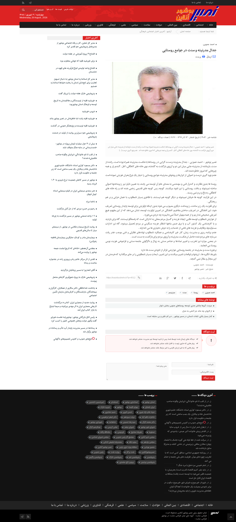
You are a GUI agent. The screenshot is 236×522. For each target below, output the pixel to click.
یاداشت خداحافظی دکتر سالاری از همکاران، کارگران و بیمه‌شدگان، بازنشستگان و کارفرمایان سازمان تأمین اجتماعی (73, 291)
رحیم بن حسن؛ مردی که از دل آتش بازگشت (76, 209)
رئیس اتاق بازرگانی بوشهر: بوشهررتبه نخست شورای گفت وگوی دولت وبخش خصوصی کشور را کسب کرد (74, 319)
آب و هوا (50, 9)
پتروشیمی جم (134, 457)
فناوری (100, 25)
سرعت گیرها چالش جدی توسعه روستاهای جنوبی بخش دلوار (186, 305)
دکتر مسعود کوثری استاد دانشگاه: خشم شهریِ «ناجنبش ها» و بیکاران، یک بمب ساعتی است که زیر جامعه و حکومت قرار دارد (74, 169)
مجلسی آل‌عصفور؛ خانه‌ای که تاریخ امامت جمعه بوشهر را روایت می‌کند (75, 250)
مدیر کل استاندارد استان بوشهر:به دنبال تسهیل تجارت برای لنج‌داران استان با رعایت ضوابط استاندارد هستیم (74, 82)
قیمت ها (58, 9)
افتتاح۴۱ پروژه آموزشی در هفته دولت (79, 54)
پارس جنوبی (98, 452)
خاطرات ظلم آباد (148, 417)
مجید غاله (132, 442)
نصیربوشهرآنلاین (148, 452)
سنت (184, 292)
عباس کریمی (112, 427)
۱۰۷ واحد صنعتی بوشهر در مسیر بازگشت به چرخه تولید (74, 218)
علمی (123, 25)
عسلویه (152, 432)
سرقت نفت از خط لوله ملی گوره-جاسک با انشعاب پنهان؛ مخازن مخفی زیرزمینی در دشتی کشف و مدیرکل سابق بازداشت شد (187, 444)
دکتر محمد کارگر (149, 422)
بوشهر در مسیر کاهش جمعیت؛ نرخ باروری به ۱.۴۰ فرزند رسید (74, 182)
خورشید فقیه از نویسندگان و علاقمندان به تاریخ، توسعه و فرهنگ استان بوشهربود (75, 102)
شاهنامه (112, 422)
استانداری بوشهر (131, 402)
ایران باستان (150, 407)
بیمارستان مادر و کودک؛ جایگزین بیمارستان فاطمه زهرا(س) (74, 239)
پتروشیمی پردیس (148, 462)
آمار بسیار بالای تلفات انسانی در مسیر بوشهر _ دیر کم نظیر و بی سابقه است (180, 316)
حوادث (159, 25)
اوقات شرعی (68, 9)
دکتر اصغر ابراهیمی (108, 417)
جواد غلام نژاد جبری (147, 412)
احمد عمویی (210, 292)
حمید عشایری (110, 412)
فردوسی (120, 432)
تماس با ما (196, 2)
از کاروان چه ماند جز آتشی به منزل (197, 311)
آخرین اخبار (160, 31)
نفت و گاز (130, 452)
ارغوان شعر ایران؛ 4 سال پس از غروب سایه (187, 427)
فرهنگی (112, 25)
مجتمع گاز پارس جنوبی (125, 437)
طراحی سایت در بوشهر (171, 515)
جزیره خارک (105, 407)
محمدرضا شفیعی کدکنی (112, 442)
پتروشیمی (151, 457)
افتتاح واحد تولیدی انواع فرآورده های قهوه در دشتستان (76, 70)
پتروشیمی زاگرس (95, 457)
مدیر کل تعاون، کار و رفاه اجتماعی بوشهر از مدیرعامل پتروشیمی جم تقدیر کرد (77, 45)
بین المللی (172, 25)
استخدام (114, 402)
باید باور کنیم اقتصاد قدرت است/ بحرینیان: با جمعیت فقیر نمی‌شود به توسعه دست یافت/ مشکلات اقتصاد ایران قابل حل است (188, 474)
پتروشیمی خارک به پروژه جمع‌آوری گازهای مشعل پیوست (75, 279)
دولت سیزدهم (129, 417)
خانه (211, 25)
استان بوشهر (150, 402)
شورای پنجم (129, 427)
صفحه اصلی (185, 31)
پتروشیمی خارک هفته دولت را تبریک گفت (76, 94)
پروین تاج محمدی (126, 462)
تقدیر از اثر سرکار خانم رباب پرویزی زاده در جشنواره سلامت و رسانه (73, 261)
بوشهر (119, 407)
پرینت (198, 56)
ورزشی (88, 25)
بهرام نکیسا (133, 407)
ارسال (209, 57)
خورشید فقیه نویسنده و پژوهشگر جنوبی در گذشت (73, 126)
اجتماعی (200, 25)
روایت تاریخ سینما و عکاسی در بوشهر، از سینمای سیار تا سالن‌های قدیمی (74, 228)
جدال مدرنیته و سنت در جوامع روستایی (189, 50)
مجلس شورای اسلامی (100, 437)
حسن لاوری (127, 412)
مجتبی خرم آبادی (148, 437)
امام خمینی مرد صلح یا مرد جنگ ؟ (191, 465)
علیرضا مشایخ (136, 432)
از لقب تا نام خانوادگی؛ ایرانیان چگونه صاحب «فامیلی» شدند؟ (76, 156)
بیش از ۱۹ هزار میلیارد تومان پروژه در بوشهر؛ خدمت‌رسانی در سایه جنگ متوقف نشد (76, 145)
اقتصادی (186, 25)
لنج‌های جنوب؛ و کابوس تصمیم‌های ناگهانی (72, 339)
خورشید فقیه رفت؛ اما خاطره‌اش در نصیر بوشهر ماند (72, 119)
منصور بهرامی (149, 447)
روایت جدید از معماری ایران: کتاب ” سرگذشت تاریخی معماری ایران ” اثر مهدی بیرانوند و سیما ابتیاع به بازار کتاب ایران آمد (73, 306)
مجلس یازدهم (149, 442)
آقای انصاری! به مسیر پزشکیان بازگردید (78, 270)
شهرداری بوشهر (96, 422)
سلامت (147, 25)
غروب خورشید (88, 111)
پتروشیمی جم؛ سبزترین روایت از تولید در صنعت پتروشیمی (74, 134)
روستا (196, 292)
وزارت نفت (115, 452)
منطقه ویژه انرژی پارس (128, 447)
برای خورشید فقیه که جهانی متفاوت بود (77, 61)
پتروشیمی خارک (115, 457)
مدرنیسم (172, 292)
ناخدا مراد (90, 202)
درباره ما (209, 2)
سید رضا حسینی (129, 422)
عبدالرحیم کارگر (94, 427)
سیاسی (134, 25)
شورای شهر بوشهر (148, 427)
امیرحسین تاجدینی (96, 402)
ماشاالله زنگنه (105, 432)
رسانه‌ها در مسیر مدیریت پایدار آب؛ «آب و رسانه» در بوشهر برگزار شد (73, 330)
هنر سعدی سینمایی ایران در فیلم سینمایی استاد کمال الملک (75, 192)
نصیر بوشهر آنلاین (105, 447)
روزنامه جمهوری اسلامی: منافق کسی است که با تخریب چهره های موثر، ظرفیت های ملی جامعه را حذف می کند (187, 457)
